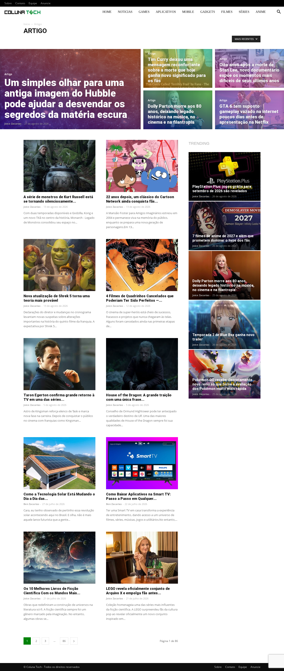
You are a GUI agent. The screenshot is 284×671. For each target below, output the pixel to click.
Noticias (125, 12)
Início (27, 24)
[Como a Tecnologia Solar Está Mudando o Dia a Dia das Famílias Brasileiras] (59, 463)
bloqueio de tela (110, 40)
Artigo (83, 40)
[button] (278, 12)
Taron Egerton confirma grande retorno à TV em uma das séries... (59, 397)
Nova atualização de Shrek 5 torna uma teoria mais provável (57, 298)
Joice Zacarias (12, 123)
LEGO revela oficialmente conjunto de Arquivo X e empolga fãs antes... (138, 591)
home (107, 12)
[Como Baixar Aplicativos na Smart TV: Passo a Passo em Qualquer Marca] (142, 463)
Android (30, 40)
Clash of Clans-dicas (162, 40)
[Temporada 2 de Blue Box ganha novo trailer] (224, 324)
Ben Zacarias (31, 504)
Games (144, 12)
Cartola (129, 40)
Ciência (142, 40)
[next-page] (74, 641)
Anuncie (46, 3)
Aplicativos (166, 12)
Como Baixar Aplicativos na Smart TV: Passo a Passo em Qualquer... (138, 496)
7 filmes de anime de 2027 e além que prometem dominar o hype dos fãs (223, 238)
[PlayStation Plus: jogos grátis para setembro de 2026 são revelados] (224, 176)
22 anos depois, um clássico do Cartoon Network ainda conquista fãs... (140, 199)
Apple (71, 40)
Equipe (33, 3)
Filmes (227, 12)
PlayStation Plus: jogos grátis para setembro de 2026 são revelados (221, 188)
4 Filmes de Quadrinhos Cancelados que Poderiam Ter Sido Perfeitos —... (140, 298)
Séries (244, 12)
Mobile (188, 12)
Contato (20, 3)
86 (64, 641)
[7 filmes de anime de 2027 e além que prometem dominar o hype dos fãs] (224, 225)
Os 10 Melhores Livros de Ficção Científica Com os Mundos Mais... (52, 591)
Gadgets (207, 12)
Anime (261, 12)
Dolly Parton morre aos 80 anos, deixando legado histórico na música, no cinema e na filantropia (223, 285)
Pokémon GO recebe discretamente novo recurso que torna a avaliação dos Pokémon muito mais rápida (222, 384)
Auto (94, 40)
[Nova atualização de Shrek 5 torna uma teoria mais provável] (59, 265)
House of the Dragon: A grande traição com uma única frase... (139, 397)
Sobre (8, 3)
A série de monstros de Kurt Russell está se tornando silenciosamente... (58, 199)
